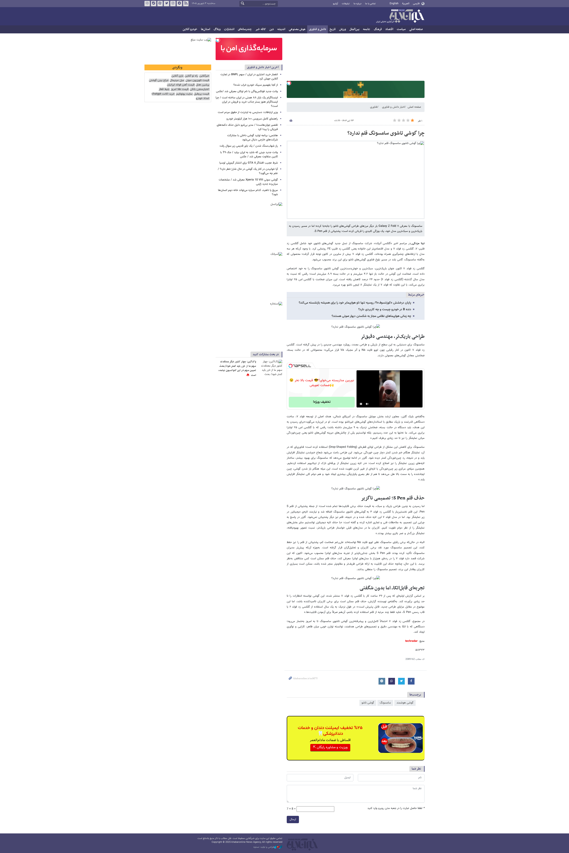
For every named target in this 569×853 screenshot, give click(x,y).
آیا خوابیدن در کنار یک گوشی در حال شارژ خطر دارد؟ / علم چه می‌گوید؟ (248, 171)
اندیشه (281, 29)
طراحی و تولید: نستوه (263, 847)
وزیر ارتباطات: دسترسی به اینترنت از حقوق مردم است (248, 112)
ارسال (293, 819)
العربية (405, 4)
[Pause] (361, 404)
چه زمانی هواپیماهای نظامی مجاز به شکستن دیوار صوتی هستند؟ (371, 316)
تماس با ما (370, 4)
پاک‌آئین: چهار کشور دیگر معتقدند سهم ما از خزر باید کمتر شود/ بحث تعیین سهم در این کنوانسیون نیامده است (237, 368)
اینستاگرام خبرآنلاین (173, 3)
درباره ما (357, 4)
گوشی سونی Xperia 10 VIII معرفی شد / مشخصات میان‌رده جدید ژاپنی (248, 182)
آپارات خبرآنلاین (160, 3)
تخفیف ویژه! (322, 402)
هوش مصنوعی (297, 29)
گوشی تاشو (368, 703)
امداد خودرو (202, 98)
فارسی (416, 4)
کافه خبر (260, 29)
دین (271, 29)
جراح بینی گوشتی (158, 80)
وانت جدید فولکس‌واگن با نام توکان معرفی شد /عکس (247, 91)
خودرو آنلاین (190, 29)
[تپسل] (289, 83)
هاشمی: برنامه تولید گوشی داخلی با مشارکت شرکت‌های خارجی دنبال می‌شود (252, 137)
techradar (411, 641)
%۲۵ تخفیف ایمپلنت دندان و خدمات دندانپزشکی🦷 (330, 730)
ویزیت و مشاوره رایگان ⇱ (330, 747)
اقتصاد (389, 29)
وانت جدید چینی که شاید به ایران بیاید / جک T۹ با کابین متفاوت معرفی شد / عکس (249, 154)
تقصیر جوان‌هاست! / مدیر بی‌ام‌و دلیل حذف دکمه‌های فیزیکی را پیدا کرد (247, 127)
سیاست (401, 29)
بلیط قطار (164, 89)
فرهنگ (378, 29)
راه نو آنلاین (191, 76)
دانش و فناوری (317, 29)
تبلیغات (346, 4)
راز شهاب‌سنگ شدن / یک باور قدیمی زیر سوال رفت (249, 146)
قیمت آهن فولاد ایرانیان (180, 85)
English (394, 4)
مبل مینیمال (177, 80)
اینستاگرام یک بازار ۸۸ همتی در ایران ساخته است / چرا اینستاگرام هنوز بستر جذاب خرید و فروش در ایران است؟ (247, 101)
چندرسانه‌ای (245, 29)
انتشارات (229, 29)
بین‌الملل (354, 29)
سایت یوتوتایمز (184, 94)
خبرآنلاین (400, 16)
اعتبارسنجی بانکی (199, 89)
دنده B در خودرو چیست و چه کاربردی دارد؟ (384, 309)
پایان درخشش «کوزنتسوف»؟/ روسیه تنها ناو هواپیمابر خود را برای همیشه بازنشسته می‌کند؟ (355, 302)
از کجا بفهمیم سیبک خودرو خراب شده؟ (255, 85)
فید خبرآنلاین (185, 3)
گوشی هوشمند (405, 703)
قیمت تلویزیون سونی (197, 80)
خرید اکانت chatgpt (163, 94)
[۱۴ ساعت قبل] (270, 368)
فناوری (373, 107)
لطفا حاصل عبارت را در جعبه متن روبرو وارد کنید (396, 808)
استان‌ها (205, 29)
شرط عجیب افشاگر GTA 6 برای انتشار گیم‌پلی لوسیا (248, 163)
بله (153, 3)
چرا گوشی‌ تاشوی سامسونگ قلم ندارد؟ (386, 133)
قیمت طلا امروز (179, 89)
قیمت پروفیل (201, 94)
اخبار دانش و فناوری (393, 107)
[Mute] (367, 404)
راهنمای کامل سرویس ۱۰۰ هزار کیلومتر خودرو (252, 119)
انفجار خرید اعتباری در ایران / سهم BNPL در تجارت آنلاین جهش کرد (249, 76)
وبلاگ (217, 29)
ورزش (342, 29)
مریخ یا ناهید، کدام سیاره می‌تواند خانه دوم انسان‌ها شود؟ (248, 192)
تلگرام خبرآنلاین (179, 3)
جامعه (366, 29)
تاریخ (333, 29)
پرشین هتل (202, 85)
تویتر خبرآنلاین (166, 3)
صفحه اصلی (416, 29)
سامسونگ (385, 703)
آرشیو (335, 4)
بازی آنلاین (177, 76)
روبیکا (147, 3)
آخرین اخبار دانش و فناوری (263, 67)
